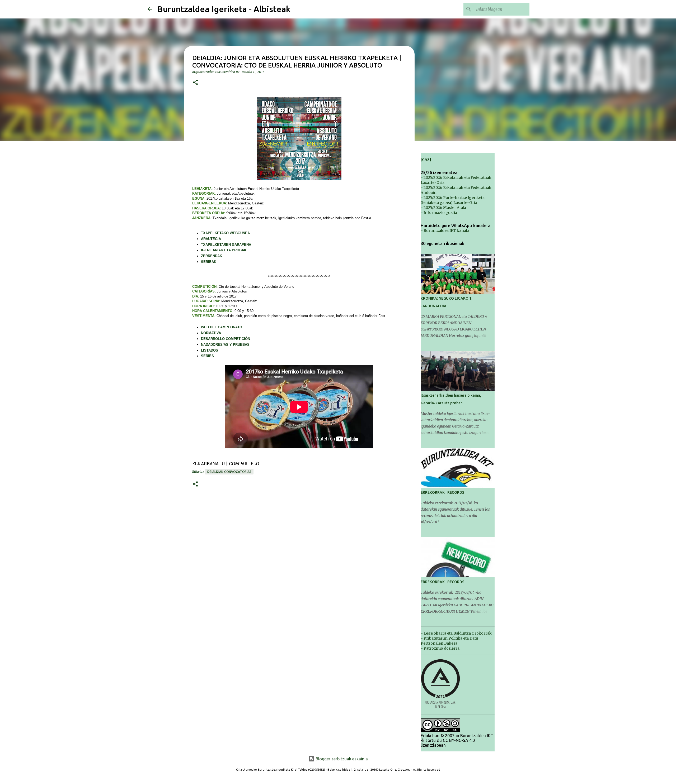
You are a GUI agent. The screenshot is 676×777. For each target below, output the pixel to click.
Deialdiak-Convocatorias (229, 471)
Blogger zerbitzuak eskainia (341, 758)
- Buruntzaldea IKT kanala (445, 230)
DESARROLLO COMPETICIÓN (225, 339)
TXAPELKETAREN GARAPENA (226, 245)
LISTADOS (209, 350)
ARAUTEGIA (211, 239)
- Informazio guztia (439, 212)
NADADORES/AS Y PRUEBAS (225, 345)
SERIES (207, 356)
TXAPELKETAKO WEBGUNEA (225, 233)
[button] (195, 82)
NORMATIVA (211, 333)
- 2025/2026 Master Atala (443, 207)
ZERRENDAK (211, 256)
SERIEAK (208, 262)
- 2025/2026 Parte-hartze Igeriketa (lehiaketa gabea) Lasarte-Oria (453, 200)
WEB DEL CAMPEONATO (221, 327)
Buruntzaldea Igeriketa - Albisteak (223, 9)
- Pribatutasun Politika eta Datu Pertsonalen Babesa (449, 641)
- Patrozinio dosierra (440, 648)
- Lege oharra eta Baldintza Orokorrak (456, 633)
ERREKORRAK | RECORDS (442, 492)
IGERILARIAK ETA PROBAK (223, 250)
